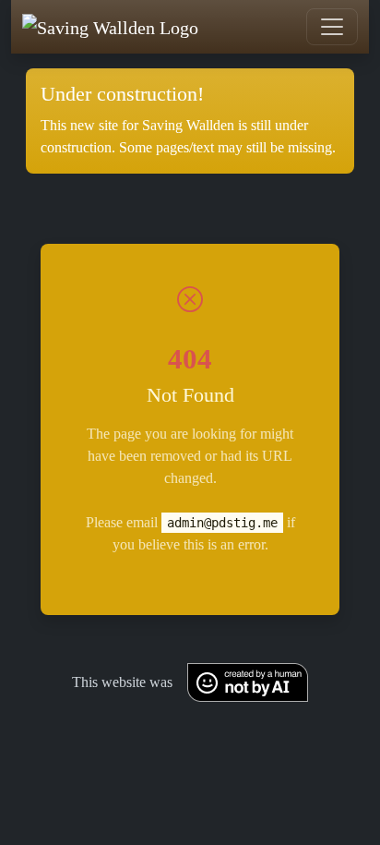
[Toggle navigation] (332, 26)
